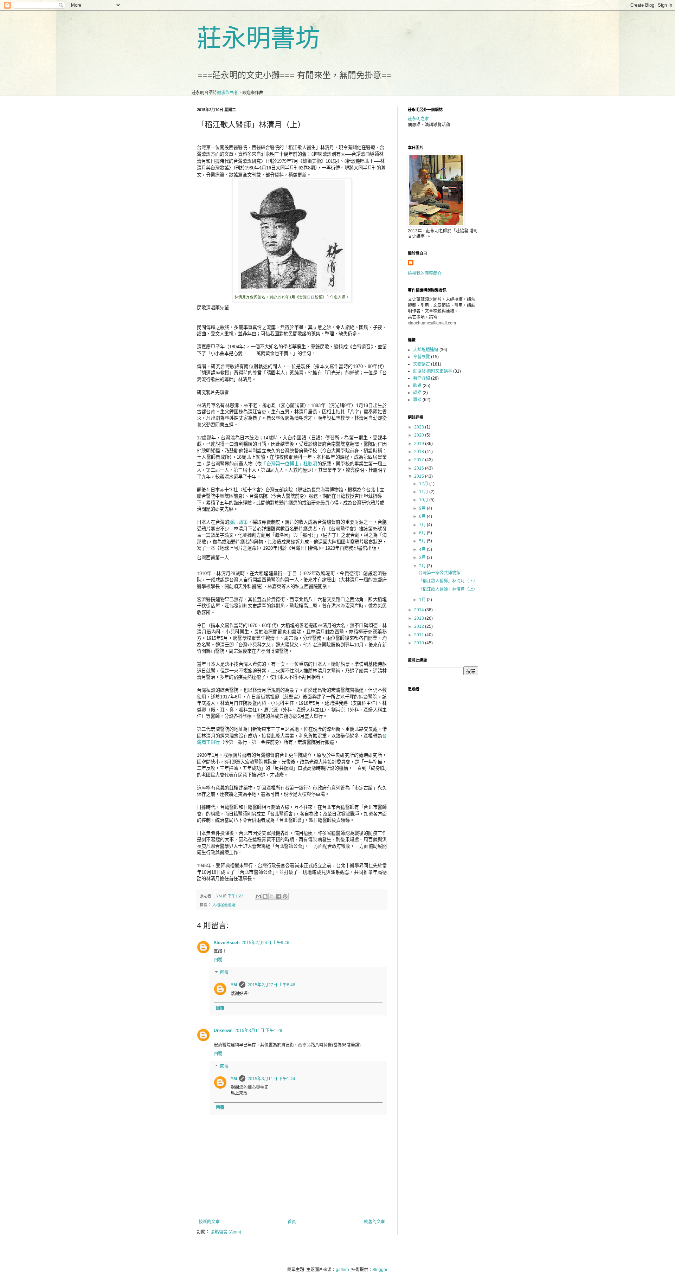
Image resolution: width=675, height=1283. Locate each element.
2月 (423, 565)
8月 (423, 516)
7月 (423, 524)
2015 (419, 476)
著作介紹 (421, 378)
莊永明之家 (418, 118)
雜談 (417, 399)
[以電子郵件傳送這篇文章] (258, 896)
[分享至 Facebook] (278, 896)
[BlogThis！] (265, 896)
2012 (419, 626)
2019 (419, 443)
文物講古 (421, 364)
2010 (419, 642)
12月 (424, 483)
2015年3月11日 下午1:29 (258, 1030)
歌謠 (417, 385)
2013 (419, 618)
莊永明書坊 (258, 38)
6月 (423, 532)
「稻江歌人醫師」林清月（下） (447, 581)
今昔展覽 (421, 356)
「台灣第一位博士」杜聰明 (289, 463)
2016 (419, 468)
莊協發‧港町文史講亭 (432, 371)
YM (234, 984)
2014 (419, 609)
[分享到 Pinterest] (285, 896)
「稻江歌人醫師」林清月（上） (447, 589)
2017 (419, 459)
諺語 (417, 392)
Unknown (223, 1030)
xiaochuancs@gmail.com (432, 323)
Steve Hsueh (226, 942)
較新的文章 (209, 1221)
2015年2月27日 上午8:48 (271, 984)
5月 (423, 541)
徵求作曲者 (227, 92)
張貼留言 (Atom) (226, 1232)
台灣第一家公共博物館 (439, 572)
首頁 (292, 1221)
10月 (424, 499)
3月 (423, 557)
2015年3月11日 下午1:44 (271, 1078)
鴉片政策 (238, 522)
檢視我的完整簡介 (425, 273)
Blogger (379, 1269)
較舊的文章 (374, 1221)
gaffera (342, 1269)
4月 (423, 549)
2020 (419, 435)
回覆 (218, 960)
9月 (423, 508)
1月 (423, 599)
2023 (419, 427)
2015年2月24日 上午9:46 (265, 942)
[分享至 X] (271, 896)
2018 (419, 451)
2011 (419, 634)
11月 (424, 491)
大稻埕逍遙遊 (224, 905)
